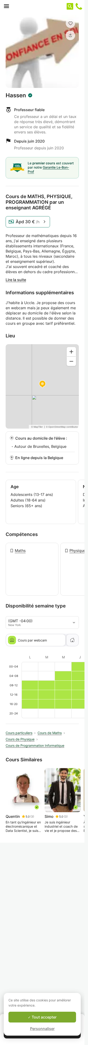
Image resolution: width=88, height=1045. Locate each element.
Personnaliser (42, 1028)
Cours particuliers (19, 733)
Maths (20, 550)
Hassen (16, 95)
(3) (32, 816)
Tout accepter (44, 1017)
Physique (77, 550)
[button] (70, 23)
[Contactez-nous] (79, 6)
